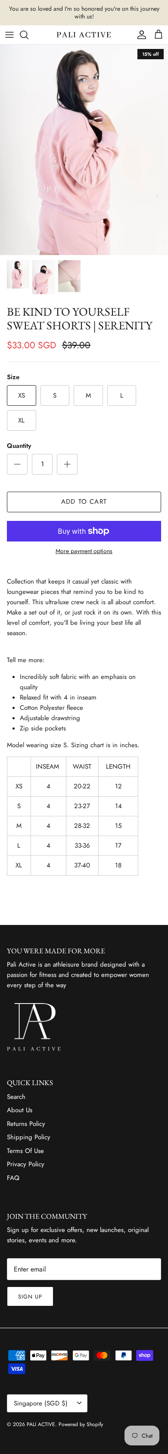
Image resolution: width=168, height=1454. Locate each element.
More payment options (84, 551)
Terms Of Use (25, 1151)
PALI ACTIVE (41, 1424)
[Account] (139, 34)
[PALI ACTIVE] (84, 35)
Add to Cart (84, 501)
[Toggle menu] (9, 34)
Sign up (30, 1297)
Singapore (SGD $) (41, 1403)
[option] (84, 150)
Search (16, 1096)
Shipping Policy (28, 1137)
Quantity (19, 445)
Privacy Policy (25, 1164)
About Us (19, 1110)
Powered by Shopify (81, 1424)
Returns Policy (26, 1124)
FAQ (13, 1178)
